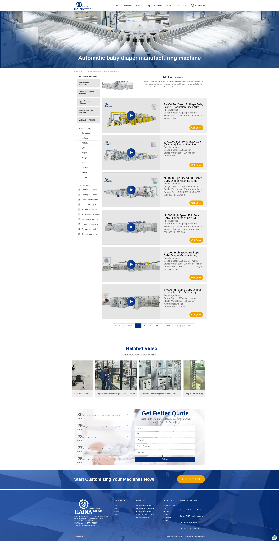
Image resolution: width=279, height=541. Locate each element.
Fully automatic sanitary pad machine (89, 200)
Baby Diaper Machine (109, 71)
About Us (167, 500)
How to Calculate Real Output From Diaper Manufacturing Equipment (102, 416)
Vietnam (85, 138)
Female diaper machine (89, 224)
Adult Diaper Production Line (190, 516)
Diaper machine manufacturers (89, 234)
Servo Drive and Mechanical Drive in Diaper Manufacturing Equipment (102, 449)
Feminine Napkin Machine (86, 93)
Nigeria (84, 162)
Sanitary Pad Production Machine (191, 504)
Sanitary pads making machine (89, 229)
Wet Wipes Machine (87, 120)
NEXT (158, 326)
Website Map (78, 536)
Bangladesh (86, 133)
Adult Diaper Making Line (188, 510)
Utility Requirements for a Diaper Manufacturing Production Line (102, 427)
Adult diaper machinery (89, 214)
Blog (115, 508)
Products (140, 500)
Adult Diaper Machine (84, 102)
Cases (116, 511)
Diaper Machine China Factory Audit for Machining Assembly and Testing (102, 438)
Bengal (84, 158)
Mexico (84, 172)
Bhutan (84, 177)
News (116, 505)
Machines (97, 71)
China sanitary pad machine (89, 205)
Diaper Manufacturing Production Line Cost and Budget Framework (102, 460)
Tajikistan (85, 167)
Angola (84, 153)
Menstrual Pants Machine (86, 111)
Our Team (166, 511)
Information (119, 500)
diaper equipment (186, 528)
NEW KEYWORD (188, 500)
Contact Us (167, 517)
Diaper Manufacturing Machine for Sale (191, 523)
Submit (165, 459)
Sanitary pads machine (89, 190)
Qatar (84, 148)
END (168, 326)
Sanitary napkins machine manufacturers (89, 209)
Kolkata (85, 143)
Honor (165, 514)
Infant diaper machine (89, 219)
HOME (90, 71)
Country (166, 520)
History (165, 508)
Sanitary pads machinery (89, 195)
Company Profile (169, 505)
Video (116, 514)
